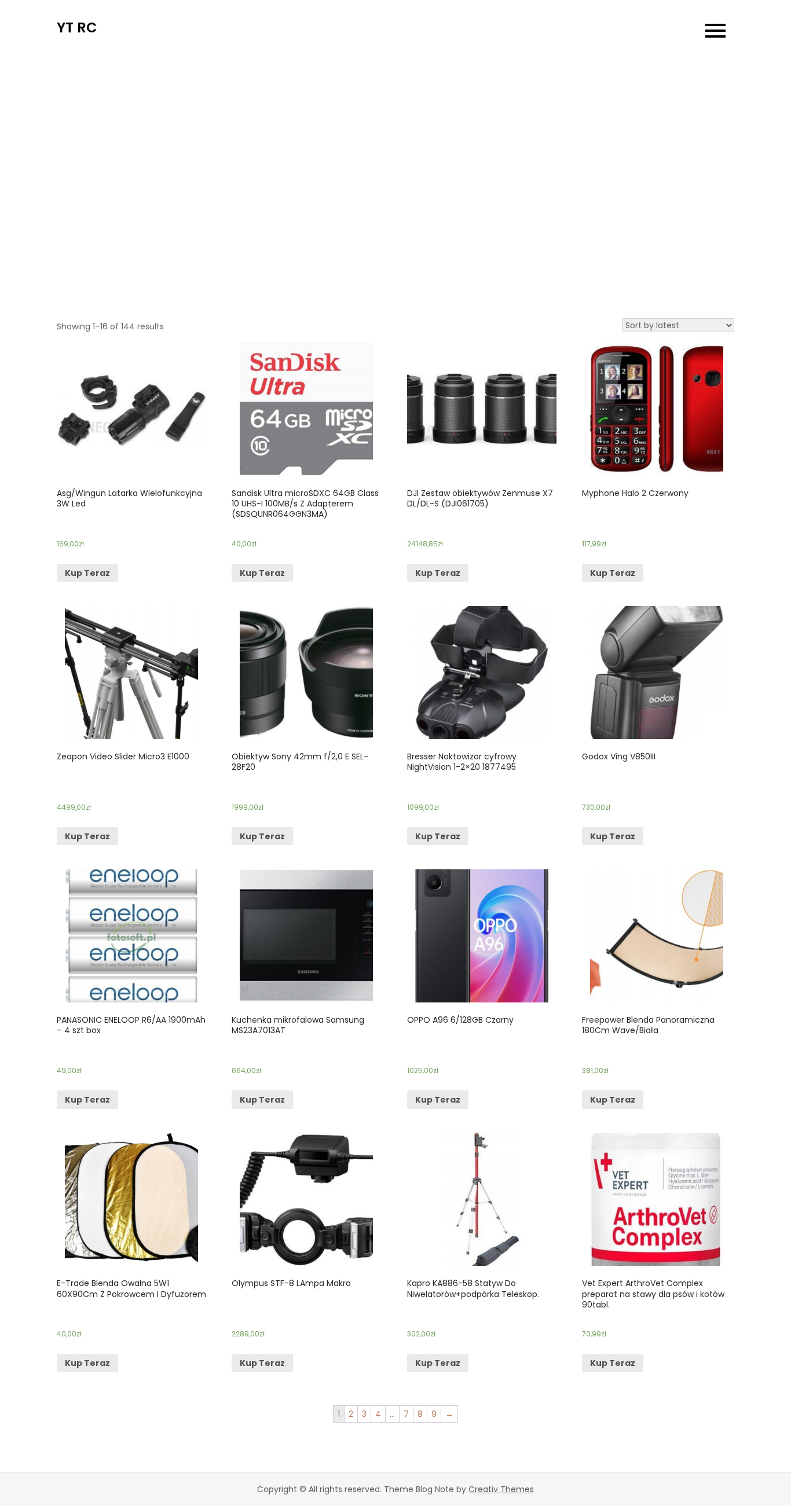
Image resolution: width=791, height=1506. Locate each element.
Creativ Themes (501, 1489)
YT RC (77, 27)
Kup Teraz (87, 573)
